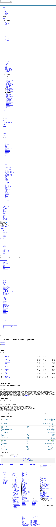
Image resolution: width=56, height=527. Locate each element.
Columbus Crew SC (9, 91)
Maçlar (4, 7)
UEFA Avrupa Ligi (6, 250)
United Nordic (7, 362)
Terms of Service (14, 456)
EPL (3, 212)
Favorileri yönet (4, 226)
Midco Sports (7, 185)
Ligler (4, 18)
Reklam (33, 504)
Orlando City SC (8, 85)
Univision (6, 165)
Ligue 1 (6, 36)
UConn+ (6, 196)
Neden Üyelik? (17, 454)
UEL (3, 207)
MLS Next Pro (7, 187)
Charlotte (14, 483)
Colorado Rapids (8, 99)
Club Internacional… (9, 78)
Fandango (6, 179)
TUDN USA (7, 158)
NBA (33, 516)
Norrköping (7, 356)
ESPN (6, 146)
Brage (6, 372)
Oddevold (6, 367)
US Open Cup (7, 23)
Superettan (2, 336)
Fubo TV (33, 466)
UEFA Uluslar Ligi (8, 30)
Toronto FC (8, 86)
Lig (2, 224)
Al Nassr (6, 72)
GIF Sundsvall (7, 377)
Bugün (6, 11)
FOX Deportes (7, 164)
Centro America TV (8, 175)
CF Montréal (8, 90)
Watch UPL (7, 198)
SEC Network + (7, 192)
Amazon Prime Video (8, 168)
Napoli (6, 65)
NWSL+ (6, 190)
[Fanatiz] (20, 257)
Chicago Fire (8, 79)
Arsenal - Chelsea (45, 485)
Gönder (12, 454)
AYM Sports (7, 170)
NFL (35, 516)
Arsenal (6, 52)
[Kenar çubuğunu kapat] (0, 335)
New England (15, 482)
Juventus (6, 62)
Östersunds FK (7, 360)
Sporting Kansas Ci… (10, 107)
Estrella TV (7, 178)
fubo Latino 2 (7, 182)
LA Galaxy (8, 104)
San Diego (15, 506)
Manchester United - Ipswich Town (44, 471)
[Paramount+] (16, 257)
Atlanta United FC (9, 88)
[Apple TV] (11, 257)
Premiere (6, 191)
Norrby (6, 370)
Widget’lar (34, 503)
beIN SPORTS (7, 144)
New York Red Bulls (9, 84)
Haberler (4, 203)
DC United (8, 87)
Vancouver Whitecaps (14, 496)
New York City (15, 485)
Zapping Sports (5, 318)
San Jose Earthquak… (9, 96)
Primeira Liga (7, 37)
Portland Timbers (8, 101)
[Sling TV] (7, 257)
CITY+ (6, 176)
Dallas (14, 500)
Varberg (6, 359)
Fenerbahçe (7, 71)
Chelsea (6, 53)
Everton (6, 58)
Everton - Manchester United (43, 483)
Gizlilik (33, 505)
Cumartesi (6, 13)
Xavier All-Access (25, 524)
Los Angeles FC (8, 95)
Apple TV (4, 273)
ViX (5, 197)
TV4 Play (4, 387)
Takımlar (4, 48)
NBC (6, 147)
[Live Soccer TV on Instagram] (45, 497)
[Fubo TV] (2, 257)
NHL (38, 516)
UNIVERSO (7, 163)
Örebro (1, 343)
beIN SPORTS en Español (7, 275)
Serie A (6, 34)
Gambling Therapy (48, 498)
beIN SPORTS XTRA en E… (10, 172)
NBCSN (6, 161)
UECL (4, 209)
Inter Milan (7, 63)
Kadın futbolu (34, 500)
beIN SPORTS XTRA (9, 171)
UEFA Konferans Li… (9, 31)
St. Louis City (15, 501)
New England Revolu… (10, 80)
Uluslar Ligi (5, 208)
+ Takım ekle (5, 230)
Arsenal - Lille (44, 490)
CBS (6, 145)
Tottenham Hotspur (8, 57)
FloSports (6, 180)
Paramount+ (5, 274)
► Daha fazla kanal (3, 320)
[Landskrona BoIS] (2, 344)
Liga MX (4, 211)
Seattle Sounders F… (9, 105)
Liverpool (6, 54)
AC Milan (6, 64)
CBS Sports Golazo (8, 174)
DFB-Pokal (7, 39)
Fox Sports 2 (7, 154)
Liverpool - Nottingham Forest (43, 466)
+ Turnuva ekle (5, 240)
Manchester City (7, 55)
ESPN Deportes (7, 151)
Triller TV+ (7, 194)
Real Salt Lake (8, 100)
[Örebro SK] (2, 348)
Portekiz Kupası (7, 38)
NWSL (6, 24)
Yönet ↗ (5, 228)
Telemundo (7, 162)
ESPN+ (6, 153)
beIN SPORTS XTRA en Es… (8, 291)
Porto (6, 67)
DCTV (6, 177)
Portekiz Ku (5, 218)
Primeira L (4, 217)
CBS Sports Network (8, 148)
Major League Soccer (8, 22)
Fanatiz (6, 143)
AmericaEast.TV (8, 169)
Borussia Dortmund (8, 69)
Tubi (5, 195)
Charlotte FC (8, 81)
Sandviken (6, 366)
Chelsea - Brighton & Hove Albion (45, 467)
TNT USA (7, 193)
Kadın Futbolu (5, 204)
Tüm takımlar (5, 108)
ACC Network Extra (8, 167)
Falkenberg (7, 357)
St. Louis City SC (9, 98)
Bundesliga (7, 35)
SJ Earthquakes (15, 499)
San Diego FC (8, 103)
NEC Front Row (8, 189)
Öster (6, 363)
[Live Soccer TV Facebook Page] (45, 493)
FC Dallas (7, 97)
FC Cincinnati (8, 82)
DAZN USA (7, 160)
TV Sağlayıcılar (32, 464)
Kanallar (4, 110)
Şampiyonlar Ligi (6, 206)
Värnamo (6, 376)
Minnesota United (17, 505)
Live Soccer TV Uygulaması (35, 502)
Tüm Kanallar (5, 201)
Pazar (6, 14)
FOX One (6, 181)
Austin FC (8, 106)
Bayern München (8, 68)
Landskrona (2, 342)
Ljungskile (6, 373)
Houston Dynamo (9, 94)
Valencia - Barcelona (46, 484)
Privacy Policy (7, 456)
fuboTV (4, 276)
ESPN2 (6, 149)
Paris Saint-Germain (8, 70)
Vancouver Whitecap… (10, 93)
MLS (3, 210)
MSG (6, 188)
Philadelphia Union (9, 89)
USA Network (7, 159)
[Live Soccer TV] (3, 0)
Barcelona (6, 59)
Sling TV (33, 465)
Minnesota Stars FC (9, 102)
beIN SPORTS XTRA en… (25, 498)
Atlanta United (16, 490)
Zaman (5, 224)
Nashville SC (8, 77)
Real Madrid (7, 60)
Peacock (6, 166)
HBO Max (7, 183)
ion (5, 184)
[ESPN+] (24, 257)
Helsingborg (7, 369)
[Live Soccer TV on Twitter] (45, 495)
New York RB (15, 486)
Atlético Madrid (7, 61)
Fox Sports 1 (7, 152)
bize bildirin (27, 395)
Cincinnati (15, 484)
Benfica (6, 66)
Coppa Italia (7, 40)
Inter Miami (15, 480)
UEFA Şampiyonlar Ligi (7, 246)
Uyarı (33, 506)
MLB (33, 517)
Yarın (6, 12)
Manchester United (8, 56)
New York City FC (9, 83)
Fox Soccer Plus (7, 150)
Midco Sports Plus (8, 186)
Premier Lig (7, 32)
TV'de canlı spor (35, 515)
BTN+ (6, 173)
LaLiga (6, 33)
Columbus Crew (16, 494)
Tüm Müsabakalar (6, 46)
